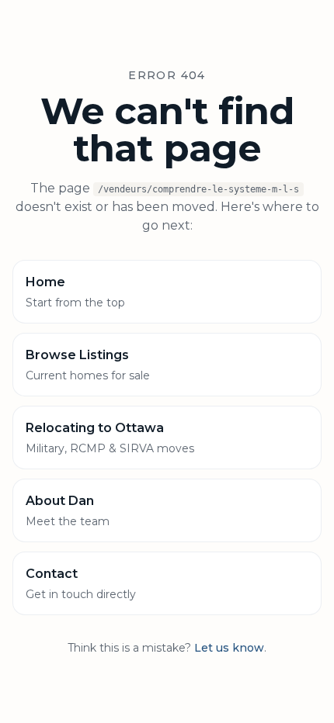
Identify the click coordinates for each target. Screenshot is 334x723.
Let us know (229, 648)
